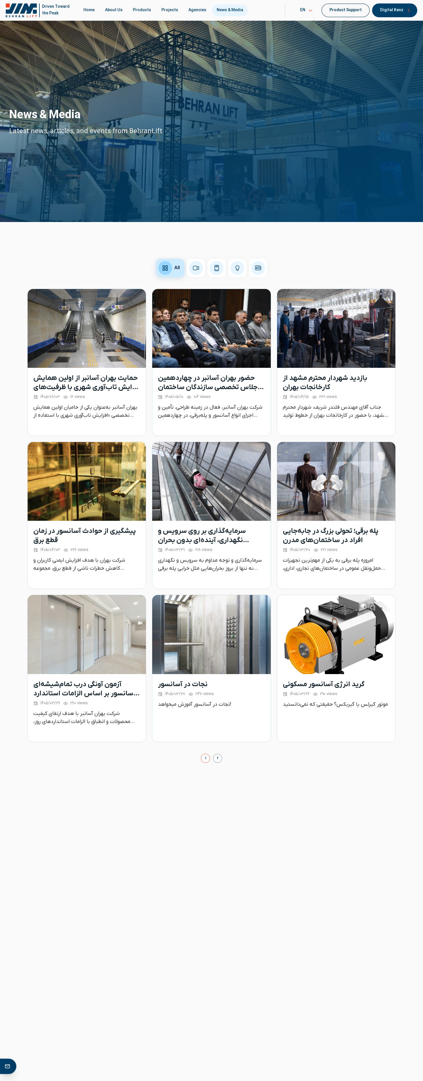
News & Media (230, 10)
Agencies (197, 10)
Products (142, 10)
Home (89, 10)
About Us (114, 10)
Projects (169, 10)
